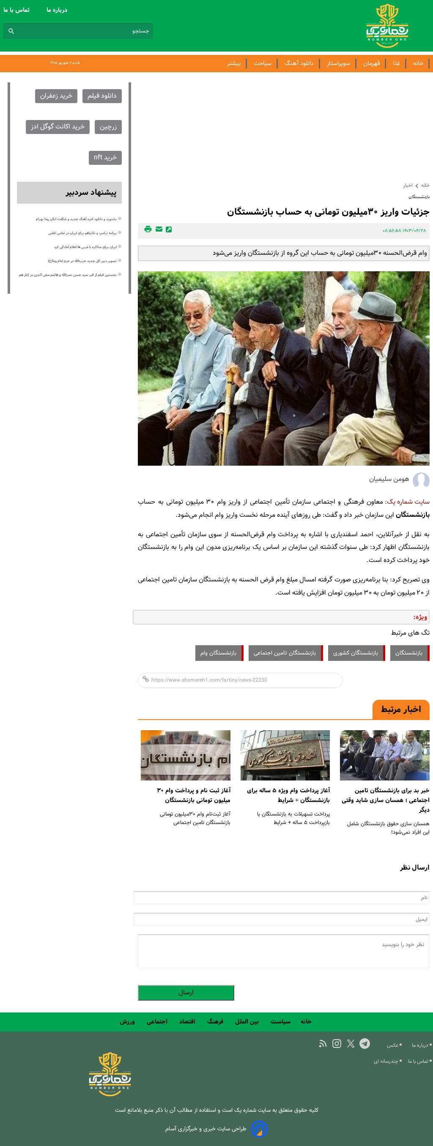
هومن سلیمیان (389, 479)
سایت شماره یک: (407, 502)
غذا (396, 63)
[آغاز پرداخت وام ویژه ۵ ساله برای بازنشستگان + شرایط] (285, 755)
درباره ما (58, 10)
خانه (418, 63)
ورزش (128, 1022)
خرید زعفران (56, 96)
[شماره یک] (110, 1095)
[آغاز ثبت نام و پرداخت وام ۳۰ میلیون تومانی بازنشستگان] (185, 755)
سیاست (280, 1022)
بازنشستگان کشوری (355, 653)
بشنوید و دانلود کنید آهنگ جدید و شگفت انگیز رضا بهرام (76, 219)
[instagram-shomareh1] (337, 1043)
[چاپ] (146, 231)
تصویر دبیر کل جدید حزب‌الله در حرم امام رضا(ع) (82, 261)
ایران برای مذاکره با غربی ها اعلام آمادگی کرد (85, 247)
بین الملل (247, 1022)
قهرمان (371, 63)
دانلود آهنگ (299, 63)
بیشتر (234, 63)
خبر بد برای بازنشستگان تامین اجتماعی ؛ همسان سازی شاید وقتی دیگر (386, 800)
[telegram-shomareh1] (364, 1043)
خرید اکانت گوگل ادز (58, 127)
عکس (393, 1045)
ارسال (186, 993)
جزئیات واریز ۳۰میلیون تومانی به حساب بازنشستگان (328, 211)
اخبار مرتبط (401, 709)
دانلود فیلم (102, 96)
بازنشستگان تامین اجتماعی (285, 653)
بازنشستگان (408, 653)
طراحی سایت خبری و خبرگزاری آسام (206, 1128)
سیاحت (262, 63)
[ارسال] (157, 231)
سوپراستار (338, 63)
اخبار (408, 185)
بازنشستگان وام (218, 653)
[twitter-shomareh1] (350, 1043)
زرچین (108, 127)
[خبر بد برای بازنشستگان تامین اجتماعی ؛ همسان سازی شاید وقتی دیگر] (385, 755)
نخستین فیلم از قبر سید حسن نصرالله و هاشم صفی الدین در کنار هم (68, 275)
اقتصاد (188, 1022)
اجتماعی (158, 1022)
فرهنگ (216, 1022)
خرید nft (105, 158)
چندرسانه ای (387, 1061)
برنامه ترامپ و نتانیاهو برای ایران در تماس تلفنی (82, 233)
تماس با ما (17, 10)
